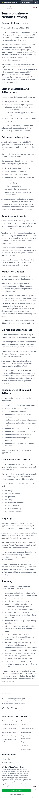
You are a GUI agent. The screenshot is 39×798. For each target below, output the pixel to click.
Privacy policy (6, 759)
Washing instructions (27, 721)
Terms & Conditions (8, 763)
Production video (26, 749)
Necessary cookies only (17, 794)
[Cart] (36, 2)
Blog (22, 742)
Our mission (24, 745)
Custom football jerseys (9, 736)
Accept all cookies (16, 790)
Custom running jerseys (9, 724)
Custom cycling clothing (9, 721)
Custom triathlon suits (9, 728)
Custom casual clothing (9, 732)
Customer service (26, 732)
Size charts (24, 724)
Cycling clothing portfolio (28, 728)
